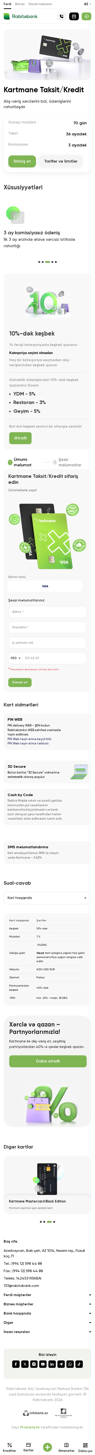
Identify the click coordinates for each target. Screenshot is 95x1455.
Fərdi (7, 4)
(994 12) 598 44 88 (27, 1264)
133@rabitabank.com (21, 1286)
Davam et (20, 682)
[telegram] (61, 1364)
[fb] (16, 1364)
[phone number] (61, 16)
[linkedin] (52, 1364)
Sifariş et (22, 161)
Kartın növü (17, 577)
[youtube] (43, 1364)
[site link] (86, 16)
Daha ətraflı (48, 1061)
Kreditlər (9, 1450)
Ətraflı (20, 438)
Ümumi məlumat (40, 4)
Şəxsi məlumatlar (70, 462)
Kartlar (29, 1450)
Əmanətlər (66, 1450)
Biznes (20, 4)
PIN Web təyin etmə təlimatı (28, 743)
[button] (39, 262)
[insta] (34, 1364)
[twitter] (25, 1364)
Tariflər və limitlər (60, 161)
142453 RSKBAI (28, 1278)
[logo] (21, 16)
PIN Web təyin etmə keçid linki (29, 739)
